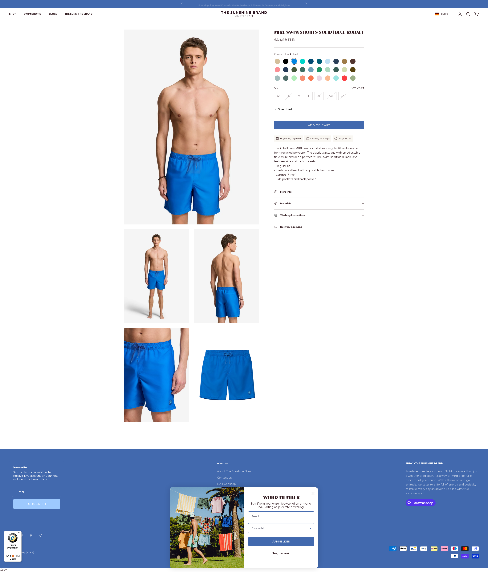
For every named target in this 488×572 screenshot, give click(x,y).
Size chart (357, 88)
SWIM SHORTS (32, 13)
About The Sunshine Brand (235, 471)
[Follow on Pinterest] (31, 535)
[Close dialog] (313, 493)
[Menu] (19, 533)
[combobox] (280, 528)
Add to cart (319, 125)
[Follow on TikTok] (41, 535)
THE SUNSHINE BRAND (78, 13)
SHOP (12, 13)
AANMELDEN (281, 541)
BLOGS (53, 13)
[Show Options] (310, 528)
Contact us (224, 477)
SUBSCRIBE (36, 504)
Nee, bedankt (281, 553)
